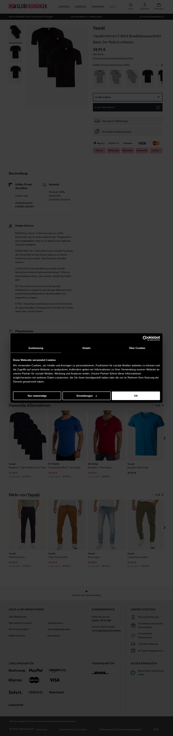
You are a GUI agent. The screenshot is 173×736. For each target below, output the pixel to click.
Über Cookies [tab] (137, 348)
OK (136, 395)
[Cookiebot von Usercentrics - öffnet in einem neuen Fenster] (145, 338)
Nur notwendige (37, 395)
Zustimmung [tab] (35, 348)
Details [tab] (86, 348)
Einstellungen (85, 395)
